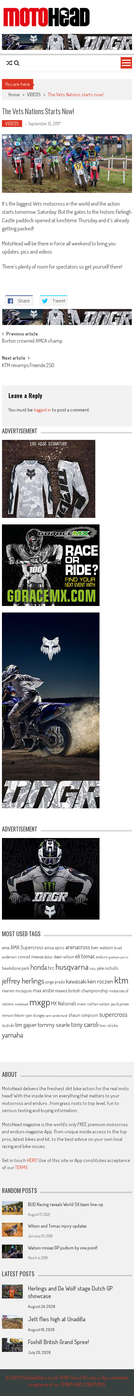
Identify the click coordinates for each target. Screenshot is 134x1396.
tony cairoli (85, 1024)
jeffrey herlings (23, 980)
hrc (51, 968)
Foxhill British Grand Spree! (58, 1341)
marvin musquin (17, 990)
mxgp (39, 1002)
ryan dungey (35, 1015)
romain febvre (13, 1015)
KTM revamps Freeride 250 (28, 365)
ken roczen (100, 981)
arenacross (77, 947)
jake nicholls (107, 968)
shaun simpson (83, 1015)
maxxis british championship (81, 990)
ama (5, 947)
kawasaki (76, 981)
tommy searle (54, 1024)
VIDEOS (34, 94)
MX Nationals (63, 1003)
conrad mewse (30, 956)
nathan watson (98, 1003)
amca (49, 947)
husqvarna (71, 966)
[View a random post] (9, 63)
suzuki (8, 1025)
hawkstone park (15, 968)
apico (59, 947)
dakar (48, 956)
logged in (42, 410)
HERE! (32, 1160)
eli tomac (85, 956)
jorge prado (55, 982)
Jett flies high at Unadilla (56, 1319)
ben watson (102, 947)
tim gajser (26, 1024)
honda (38, 967)
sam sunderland (56, 1015)
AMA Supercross (27, 947)
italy (92, 968)
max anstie (43, 990)
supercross (113, 1014)
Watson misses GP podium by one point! (63, 1247)
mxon (81, 1003)
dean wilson (64, 956)
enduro (102, 956)
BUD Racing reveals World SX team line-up (65, 1204)
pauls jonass (120, 1003)
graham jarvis (118, 957)
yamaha (12, 1034)
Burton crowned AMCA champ (32, 341)
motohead (21, 1004)
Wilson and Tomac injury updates (57, 1226)
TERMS (21, 1167)
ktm (121, 980)
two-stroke (109, 1025)
